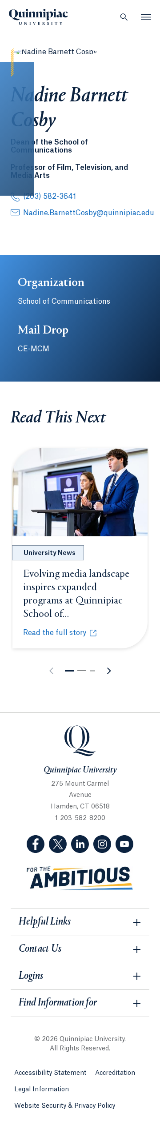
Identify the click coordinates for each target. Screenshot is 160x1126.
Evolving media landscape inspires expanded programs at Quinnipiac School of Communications (76, 601)
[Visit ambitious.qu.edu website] (80, 878)
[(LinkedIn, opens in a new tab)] (80, 844)
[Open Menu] (146, 17)
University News (50, 553)
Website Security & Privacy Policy (64, 1106)
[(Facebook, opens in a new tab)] (35, 844)
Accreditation (115, 1073)
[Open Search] (124, 17)
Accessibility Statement (50, 1073)
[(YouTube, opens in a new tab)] (124, 844)
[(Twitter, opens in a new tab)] (58, 844)
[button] (69, 671)
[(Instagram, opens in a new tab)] (102, 844)
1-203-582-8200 (80, 818)
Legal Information (41, 1089)
